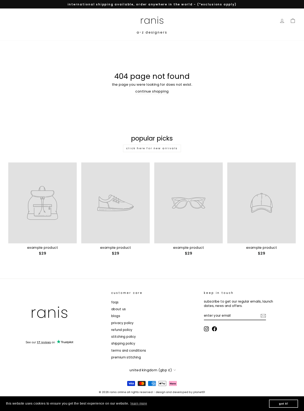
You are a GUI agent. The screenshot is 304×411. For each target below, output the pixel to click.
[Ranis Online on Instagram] (206, 328)
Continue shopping (152, 91)
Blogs (115, 316)
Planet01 (199, 392)
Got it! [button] (283, 403)
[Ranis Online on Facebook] (214, 328)
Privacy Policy (122, 323)
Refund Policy (121, 330)
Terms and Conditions (128, 350)
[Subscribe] (263, 315)
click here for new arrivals (152, 148)
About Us (118, 309)
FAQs (115, 302)
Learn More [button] (138, 403)
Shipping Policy (123, 343)
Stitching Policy (123, 336)
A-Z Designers (152, 32)
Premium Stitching (126, 357)
